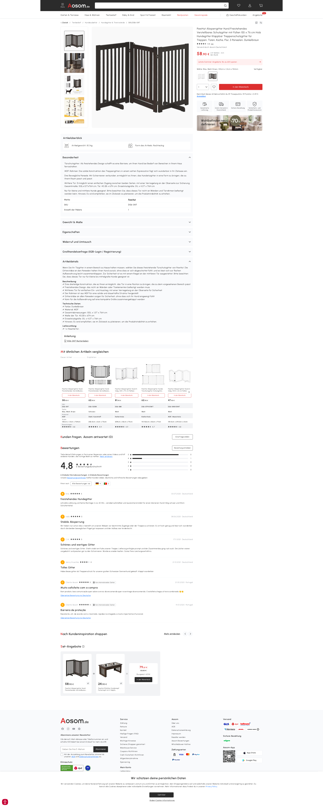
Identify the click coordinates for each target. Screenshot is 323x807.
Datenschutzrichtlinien (89, 757)
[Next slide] (189, 392)
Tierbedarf (111, 15)
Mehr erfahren (106, 456)
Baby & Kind (128, 15)
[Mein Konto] (249, 5)
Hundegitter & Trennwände (113, 23)
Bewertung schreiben (182, 448)
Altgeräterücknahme (129, 758)
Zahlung (123, 723)
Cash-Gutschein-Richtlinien (132, 755)
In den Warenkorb (241, 87)
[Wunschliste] (238, 5)
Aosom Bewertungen (180, 741)
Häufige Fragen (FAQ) (129, 734)
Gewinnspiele (201, 15)
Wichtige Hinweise (128, 741)
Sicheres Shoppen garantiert (132, 744)
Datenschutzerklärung (181, 730)
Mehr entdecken (172, 634)
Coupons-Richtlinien (129, 751)
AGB (73, 757)
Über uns (175, 723)
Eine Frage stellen (182, 437)
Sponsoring (125, 762)
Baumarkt (166, 15)
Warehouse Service (128, 748)
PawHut (132, 199)
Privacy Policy (211, 786)
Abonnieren (101, 749)
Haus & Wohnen (92, 15)
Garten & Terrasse (70, 15)
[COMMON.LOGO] (79, 6)
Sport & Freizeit (148, 15)
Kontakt (123, 730)
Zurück (65, 23)
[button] (127, 157)
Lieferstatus (125, 771)
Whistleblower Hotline (181, 744)
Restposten (182, 15)
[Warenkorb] (260, 5)
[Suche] (225, 6)
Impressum (176, 734)
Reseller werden (179, 737)
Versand (123, 737)
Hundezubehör (91, 23)
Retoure (123, 727)
